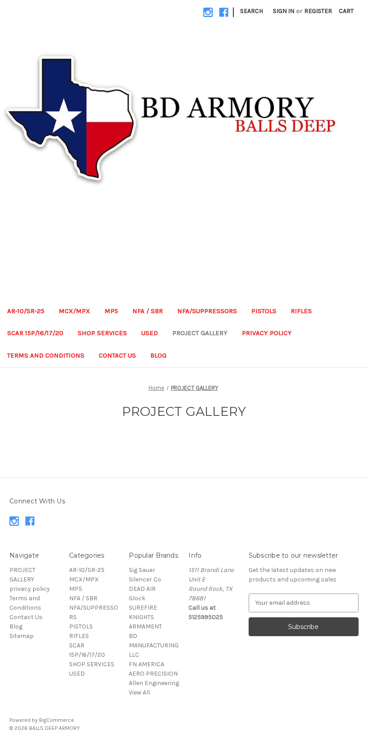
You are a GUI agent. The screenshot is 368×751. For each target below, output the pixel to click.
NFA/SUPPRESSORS (207, 311)
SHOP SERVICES (102, 333)
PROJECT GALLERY (200, 333)
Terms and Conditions (45, 355)
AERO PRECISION (153, 673)
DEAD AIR (142, 589)
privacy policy (267, 333)
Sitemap (21, 636)
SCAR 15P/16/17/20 (35, 333)
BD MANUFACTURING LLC (154, 645)
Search (251, 11)
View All (139, 692)
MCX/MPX (74, 311)
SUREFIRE (143, 607)
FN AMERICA (146, 664)
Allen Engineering (154, 683)
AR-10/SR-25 (25, 311)
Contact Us (117, 355)
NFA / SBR (147, 311)
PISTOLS (263, 311)
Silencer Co (145, 579)
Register (318, 11)
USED (149, 333)
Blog (158, 355)
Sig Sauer (142, 570)
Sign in (283, 11)
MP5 (111, 311)
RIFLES (301, 311)
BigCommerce (56, 720)
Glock (137, 598)
